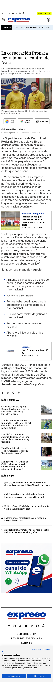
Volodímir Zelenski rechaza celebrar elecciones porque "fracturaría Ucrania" (14, 451)
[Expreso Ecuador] (26, 618)
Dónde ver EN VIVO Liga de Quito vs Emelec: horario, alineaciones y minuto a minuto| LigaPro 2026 (14, 465)
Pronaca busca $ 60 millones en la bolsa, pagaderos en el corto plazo (33, 220)
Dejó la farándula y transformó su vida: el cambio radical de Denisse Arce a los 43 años (26, 531)
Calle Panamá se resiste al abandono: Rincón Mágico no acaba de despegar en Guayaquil (24, 495)
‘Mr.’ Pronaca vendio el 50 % (35, 351)
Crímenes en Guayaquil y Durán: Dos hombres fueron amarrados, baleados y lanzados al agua (15, 410)
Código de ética (26, 634)
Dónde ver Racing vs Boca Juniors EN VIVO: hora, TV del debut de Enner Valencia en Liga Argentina (16, 424)
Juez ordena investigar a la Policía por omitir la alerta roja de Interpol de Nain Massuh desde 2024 (27, 483)
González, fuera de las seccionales (32, 27)
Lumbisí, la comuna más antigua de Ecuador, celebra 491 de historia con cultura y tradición (15, 438)
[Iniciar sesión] (48, 19)
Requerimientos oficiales (26, 638)
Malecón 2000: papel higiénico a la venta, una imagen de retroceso (25, 519)
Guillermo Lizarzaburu (13, 129)
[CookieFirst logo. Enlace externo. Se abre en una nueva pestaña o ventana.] (3, 652)
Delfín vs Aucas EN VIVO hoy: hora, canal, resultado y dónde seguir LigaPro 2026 (27, 507)
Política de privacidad (41, 649)
